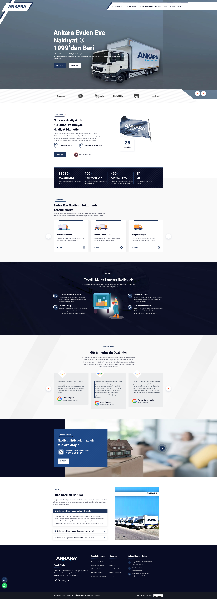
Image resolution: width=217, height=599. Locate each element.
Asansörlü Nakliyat (97, 569)
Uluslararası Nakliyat (146, 6)
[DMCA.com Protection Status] (158, 595)
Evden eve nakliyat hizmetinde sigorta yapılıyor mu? (74, 531)
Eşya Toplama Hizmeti (98, 572)
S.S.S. (166, 6)
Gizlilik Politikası (146, 595)
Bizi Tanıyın (59, 65)
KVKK (112, 576)
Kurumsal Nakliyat (131, 6)
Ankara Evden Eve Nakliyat (99, 576)
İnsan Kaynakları (115, 569)
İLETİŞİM (63, 461)
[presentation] (48, 236)
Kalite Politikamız (116, 572)
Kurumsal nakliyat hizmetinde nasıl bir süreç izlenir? (74, 538)
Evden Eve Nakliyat (97, 562)
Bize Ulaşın (74, 65)
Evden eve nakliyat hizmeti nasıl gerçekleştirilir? (73, 511)
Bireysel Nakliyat (117, 6)
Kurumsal (158, 6)
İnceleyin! (60, 247)
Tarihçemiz (114, 565)
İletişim (172, 6)
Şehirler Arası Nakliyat (98, 565)
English (179, 6)
